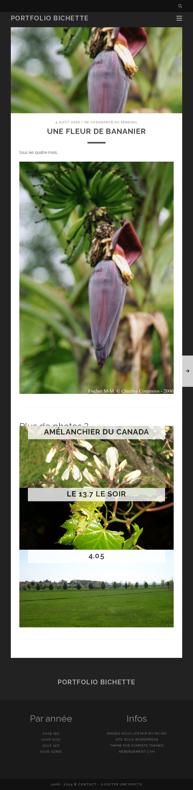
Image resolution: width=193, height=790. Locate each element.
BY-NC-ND (158, 733)
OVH (151, 751)
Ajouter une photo (121, 784)
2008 (46, 739)
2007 (47, 745)
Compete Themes (147, 745)
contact (87, 784)
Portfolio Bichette (50, 18)
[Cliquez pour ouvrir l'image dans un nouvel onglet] (96, 392)
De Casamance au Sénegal (111, 122)
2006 (45, 751)
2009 (47, 733)
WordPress (146, 739)
